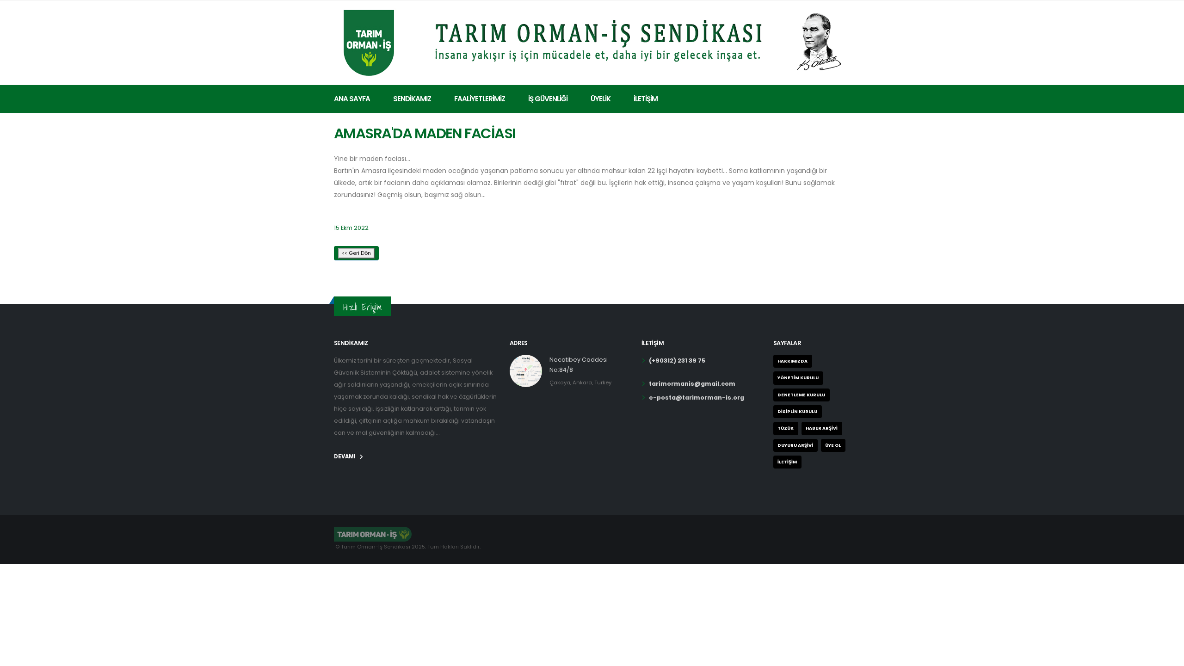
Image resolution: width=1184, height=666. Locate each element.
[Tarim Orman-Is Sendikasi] (592, 41)
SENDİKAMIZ (412, 99)
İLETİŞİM (646, 99)
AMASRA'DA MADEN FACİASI (425, 133)
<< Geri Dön (356, 253)
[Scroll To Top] (1167, 655)
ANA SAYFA (352, 99)
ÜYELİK (600, 99)
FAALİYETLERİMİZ (479, 99)
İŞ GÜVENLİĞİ (547, 99)
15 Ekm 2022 (351, 228)
